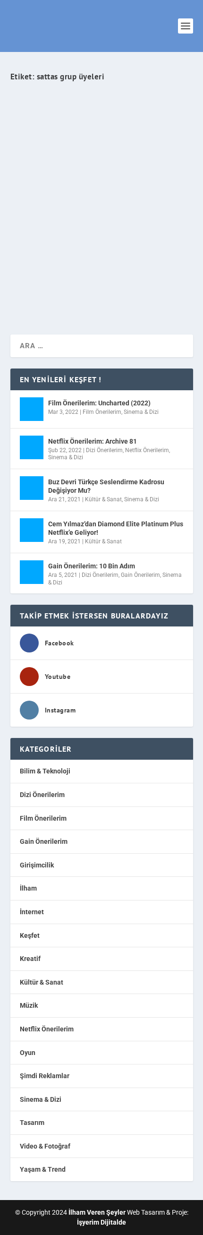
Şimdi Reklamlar (44, 1076)
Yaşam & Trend (43, 1169)
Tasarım (32, 1122)
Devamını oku (49, 293)
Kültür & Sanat (103, 499)
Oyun (27, 1052)
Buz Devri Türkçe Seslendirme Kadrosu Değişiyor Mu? (106, 486)
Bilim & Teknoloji (45, 771)
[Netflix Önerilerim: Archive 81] (31, 447)
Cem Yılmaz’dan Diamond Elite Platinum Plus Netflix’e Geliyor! (115, 528)
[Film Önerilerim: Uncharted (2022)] (31, 409)
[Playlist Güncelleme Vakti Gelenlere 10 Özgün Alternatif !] (101, 125)
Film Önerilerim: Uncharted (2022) (99, 403)
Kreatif (30, 958)
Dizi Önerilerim (104, 450)
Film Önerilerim (102, 412)
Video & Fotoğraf (45, 1146)
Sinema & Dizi (141, 412)
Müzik (161, 205)
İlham (28, 888)
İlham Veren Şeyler (43, 205)
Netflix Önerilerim (147, 450)
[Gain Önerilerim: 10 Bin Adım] (31, 572)
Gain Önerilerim (140, 575)
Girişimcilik (37, 865)
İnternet (32, 912)
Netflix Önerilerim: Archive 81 (92, 441)
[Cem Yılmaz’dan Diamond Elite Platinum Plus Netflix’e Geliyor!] (31, 530)
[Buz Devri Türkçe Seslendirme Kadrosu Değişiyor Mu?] (31, 488)
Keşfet (143, 205)
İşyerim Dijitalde (101, 1222)
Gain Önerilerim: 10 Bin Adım (91, 566)
